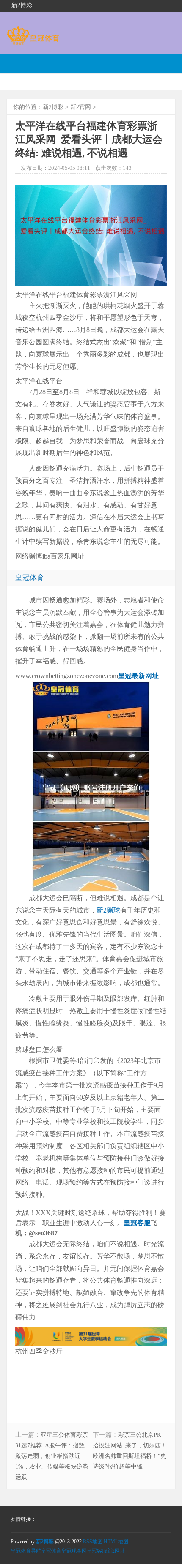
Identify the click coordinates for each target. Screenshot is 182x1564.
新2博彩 (53, 107)
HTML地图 (116, 1542)
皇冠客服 (97, 1551)
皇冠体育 (51, 1551)
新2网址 (116, 1551)
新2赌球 (108, 910)
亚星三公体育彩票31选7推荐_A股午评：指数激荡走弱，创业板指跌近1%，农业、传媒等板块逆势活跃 (51, 1456)
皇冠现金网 (74, 1551)
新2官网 (80, 107)
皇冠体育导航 (26, 1551)
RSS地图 (92, 1542)
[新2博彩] (32, 41)
